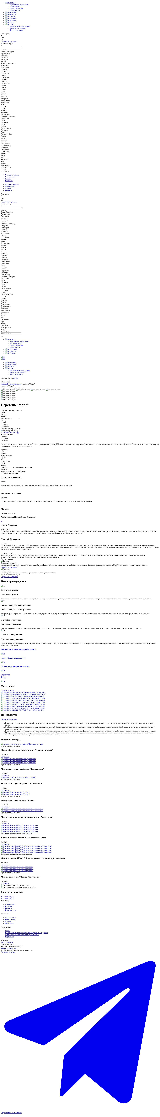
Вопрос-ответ (10, 919)
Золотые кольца (15, 7)
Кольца (12, 3)
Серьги (12, 16)
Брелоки (12, 18)
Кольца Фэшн (15, 10)
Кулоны (12, 14)
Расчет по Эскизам (8, 952)
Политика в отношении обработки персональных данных (26, 933)
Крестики (13, 12)
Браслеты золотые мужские (20, 26)
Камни (3, 465)
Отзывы (8, 179)
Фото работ (9, 923)
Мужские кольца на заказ (19, 5)
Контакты (9, 181)
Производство (10, 910)
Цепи (11, 22)
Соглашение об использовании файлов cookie (22, 935)
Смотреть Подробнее (9, 719)
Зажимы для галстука (17, 28)
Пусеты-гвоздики (16, 30)
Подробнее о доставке (9, 42)
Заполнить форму (7, 897)
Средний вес (5, 461)
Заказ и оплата (10, 917)
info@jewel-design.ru (8, 948)
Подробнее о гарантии (9, 577)
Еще (11, 24)
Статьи (7, 931)
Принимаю (5, 382)
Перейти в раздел (7, 690)
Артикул (4, 450)
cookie (15, 378)
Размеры (4, 469)
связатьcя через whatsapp (10, 432)
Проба (3, 458)
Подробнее (5, 757)
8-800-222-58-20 (7, 942)
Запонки (12, 20)
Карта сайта (9, 937)
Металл (3, 454)
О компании (9, 177)
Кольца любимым (16, 8)
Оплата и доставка (12, 175)
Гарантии (8, 906)
